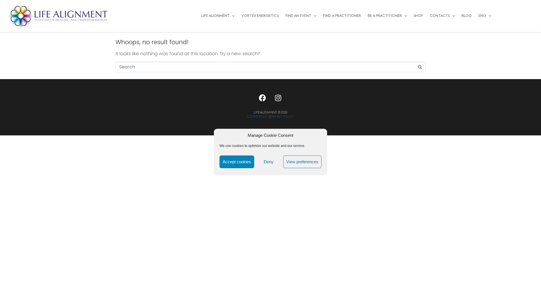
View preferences (302, 161)
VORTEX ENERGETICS (260, 16)
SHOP (418, 16)
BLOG (467, 16)
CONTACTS (440, 16)
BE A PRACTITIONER (385, 16)
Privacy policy (282, 116)
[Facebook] (263, 98)
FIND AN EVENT (298, 16)
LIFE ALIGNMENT (215, 16)
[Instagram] (278, 98)
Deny (269, 161)
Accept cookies (237, 161)
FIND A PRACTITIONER (342, 16)
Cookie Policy (258, 116)
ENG (482, 16)
